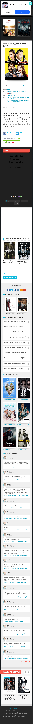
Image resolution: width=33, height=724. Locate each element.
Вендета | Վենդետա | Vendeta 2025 (15, 467)
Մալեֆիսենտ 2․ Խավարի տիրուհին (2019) (17, 634)
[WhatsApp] (21, 196)
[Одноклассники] (13, 196)
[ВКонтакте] (11, 196)
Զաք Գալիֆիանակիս (13, 97)
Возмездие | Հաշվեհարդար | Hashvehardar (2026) (17, 507)
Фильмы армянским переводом (16, 85)
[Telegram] (15, 196)
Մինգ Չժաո (10, 100)
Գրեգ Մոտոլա (12, 95)
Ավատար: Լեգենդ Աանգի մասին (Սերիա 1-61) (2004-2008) (17, 495)
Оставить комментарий (10, 277)
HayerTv (5, 708)
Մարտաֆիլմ (22, 91)
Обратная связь (13, 708)
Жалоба (25, 201)
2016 (8, 87)
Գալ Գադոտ (14, 99)
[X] (17, 196)
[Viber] (19, 196)
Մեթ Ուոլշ (17, 100)
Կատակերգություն (12, 91)
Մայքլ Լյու (23, 100)
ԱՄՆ (8, 89)
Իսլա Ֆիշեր (23, 97)
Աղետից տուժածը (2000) (12, 479)
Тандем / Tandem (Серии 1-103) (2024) (15, 621)
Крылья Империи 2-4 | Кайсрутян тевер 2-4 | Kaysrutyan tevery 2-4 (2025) (17, 529)
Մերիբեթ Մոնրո (15, 101)
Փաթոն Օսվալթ (22, 99)
